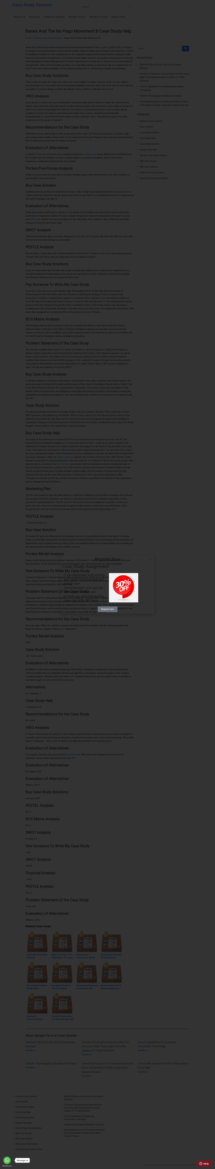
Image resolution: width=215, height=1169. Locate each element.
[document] (107, 584)
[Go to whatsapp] (7, 1160)
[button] (150, 559)
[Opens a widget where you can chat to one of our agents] (204, 1164)
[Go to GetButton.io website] (7, 1166)
